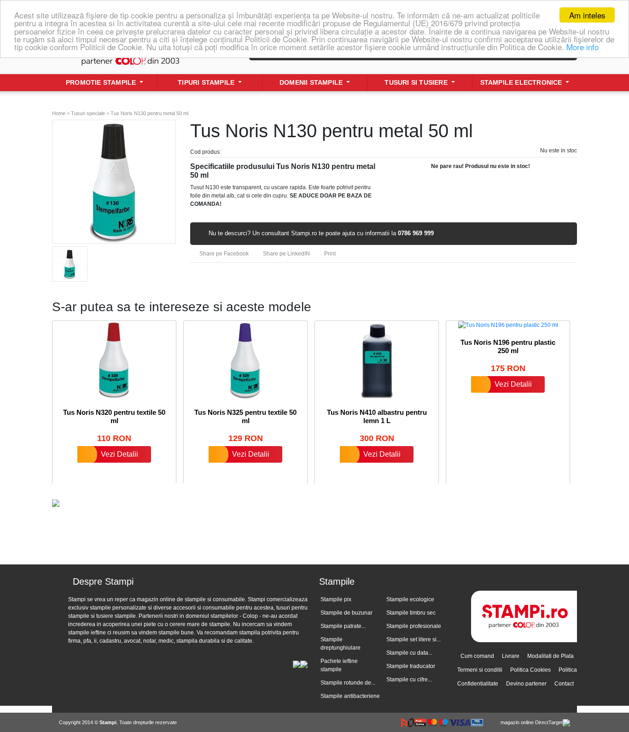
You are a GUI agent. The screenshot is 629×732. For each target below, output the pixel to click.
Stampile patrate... (343, 626)
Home (58, 113)
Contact (564, 683)
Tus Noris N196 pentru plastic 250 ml (507, 346)
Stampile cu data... (409, 653)
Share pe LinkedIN (286, 253)
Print (329, 253)
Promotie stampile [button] (102, 82)
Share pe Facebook (223, 253)
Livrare (510, 656)
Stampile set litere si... (413, 639)
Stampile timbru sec (411, 613)
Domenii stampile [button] (312, 82)
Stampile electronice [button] (522, 82)
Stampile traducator (410, 666)
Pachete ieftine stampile (339, 665)
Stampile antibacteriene (350, 696)
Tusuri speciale (88, 113)
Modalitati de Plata (550, 656)
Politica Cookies (530, 670)
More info (582, 46)
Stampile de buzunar (346, 613)
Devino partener (526, 683)
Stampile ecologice (410, 599)
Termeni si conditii (479, 670)
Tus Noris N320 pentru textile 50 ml (114, 416)
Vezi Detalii (119, 454)
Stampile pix (335, 599)
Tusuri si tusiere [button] (416, 82)
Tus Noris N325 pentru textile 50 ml (245, 416)
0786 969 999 (416, 233)
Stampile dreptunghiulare (340, 643)
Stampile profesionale (413, 626)
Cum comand (477, 656)
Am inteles (587, 15)
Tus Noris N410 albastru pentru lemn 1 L (377, 416)
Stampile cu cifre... (409, 679)
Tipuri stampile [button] (207, 82)
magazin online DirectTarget (532, 722)
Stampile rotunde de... (347, 683)
